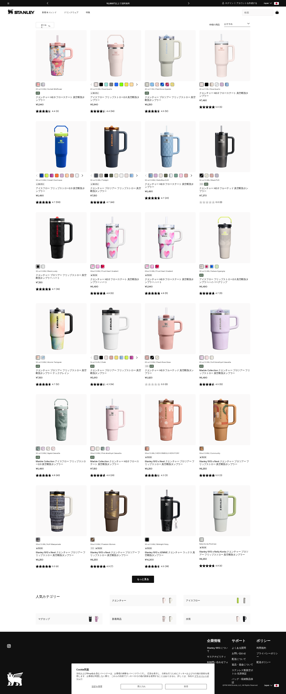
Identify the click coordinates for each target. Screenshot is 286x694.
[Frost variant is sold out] (217, 84)
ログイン (229, 3)
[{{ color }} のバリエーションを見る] (38, 84)
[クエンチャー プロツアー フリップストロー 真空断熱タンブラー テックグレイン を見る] (61, 328)
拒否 (186, 686)
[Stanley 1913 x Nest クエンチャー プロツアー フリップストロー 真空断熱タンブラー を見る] (170, 419)
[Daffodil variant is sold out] (172, 84)
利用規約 (261, 647)
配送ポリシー (264, 662)
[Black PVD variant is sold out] (201, 175)
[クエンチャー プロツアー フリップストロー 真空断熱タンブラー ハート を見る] (61, 237)
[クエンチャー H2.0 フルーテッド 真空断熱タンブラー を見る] (224, 146)
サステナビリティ (216, 656)
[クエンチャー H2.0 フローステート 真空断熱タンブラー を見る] (61, 55)
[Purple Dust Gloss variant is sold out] (217, 175)
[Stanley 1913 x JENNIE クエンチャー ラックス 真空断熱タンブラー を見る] (170, 510)
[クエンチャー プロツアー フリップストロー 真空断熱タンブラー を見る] (170, 55)
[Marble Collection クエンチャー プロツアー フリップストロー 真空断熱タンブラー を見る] (224, 328)
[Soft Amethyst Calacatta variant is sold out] (43, 448)
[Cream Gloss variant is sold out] (206, 175)
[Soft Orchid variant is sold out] (222, 84)
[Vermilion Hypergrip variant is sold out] (167, 84)
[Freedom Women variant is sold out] (92, 539)
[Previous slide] (47, 3)
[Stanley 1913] (21, 11)
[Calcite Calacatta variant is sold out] (48, 448)
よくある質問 (239, 647)
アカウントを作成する (246, 3)
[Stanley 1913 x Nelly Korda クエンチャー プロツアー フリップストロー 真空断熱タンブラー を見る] (224, 510)
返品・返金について (242, 664)
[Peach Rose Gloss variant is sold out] (211, 175)
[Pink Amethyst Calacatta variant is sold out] (53, 448)
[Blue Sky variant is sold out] (152, 84)
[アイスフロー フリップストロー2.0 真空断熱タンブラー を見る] (115, 55)
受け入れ (141, 686)
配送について (239, 659)
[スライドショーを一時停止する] (8, 3)
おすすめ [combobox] (228, 25)
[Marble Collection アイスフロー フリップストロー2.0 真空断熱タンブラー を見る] (61, 419)
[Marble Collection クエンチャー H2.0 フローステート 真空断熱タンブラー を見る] (115, 419)
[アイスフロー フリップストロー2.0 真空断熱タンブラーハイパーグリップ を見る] (224, 237)
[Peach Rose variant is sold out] (157, 84)
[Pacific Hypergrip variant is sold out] (162, 84)
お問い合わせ (239, 653)
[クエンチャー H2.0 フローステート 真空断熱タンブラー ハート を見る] (115, 237)
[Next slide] (188, 3)
